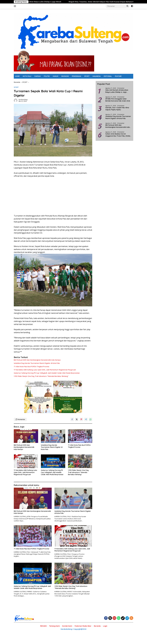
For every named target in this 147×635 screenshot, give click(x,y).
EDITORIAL (108, 76)
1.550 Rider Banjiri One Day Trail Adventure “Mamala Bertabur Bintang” (41, 376)
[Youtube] (114, 618)
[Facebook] (106, 618)
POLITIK (47, 76)
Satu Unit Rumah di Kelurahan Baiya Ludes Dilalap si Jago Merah (116, 91)
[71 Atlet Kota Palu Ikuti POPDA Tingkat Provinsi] (80, 436)
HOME (17, 76)
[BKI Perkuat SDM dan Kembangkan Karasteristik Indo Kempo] (26, 436)
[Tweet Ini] (76, 419)
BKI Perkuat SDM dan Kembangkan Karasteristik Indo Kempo (37, 360)
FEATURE (118, 76)
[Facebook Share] (72, 419)
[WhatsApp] (118, 618)
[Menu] (15, 6)
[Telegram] (127, 618)
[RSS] (131, 618)
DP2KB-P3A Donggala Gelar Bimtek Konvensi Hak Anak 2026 (117, 100)
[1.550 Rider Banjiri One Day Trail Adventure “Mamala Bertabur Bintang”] (80, 461)
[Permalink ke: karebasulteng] (15, 100)
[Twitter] (110, 618)
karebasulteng (23, 100)
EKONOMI (65, 76)
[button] (127, 6)
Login (105, 626)
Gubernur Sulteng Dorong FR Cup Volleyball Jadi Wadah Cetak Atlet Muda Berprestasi (47, 373)
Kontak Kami (67, 626)
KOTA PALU (27, 76)
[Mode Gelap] (132, 6)
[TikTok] (123, 618)
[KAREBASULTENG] (73, 31)
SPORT (86, 76)
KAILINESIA (97, 76)
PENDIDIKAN (76, 76)
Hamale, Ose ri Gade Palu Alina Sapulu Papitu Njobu (117, 109)
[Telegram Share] (86, 419)
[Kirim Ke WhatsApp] (90, 419)
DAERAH (37, 76)
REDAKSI (43, 626)
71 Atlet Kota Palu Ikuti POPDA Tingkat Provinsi (31, 367)
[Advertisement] (53, 196)
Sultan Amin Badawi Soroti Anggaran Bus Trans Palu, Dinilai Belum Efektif (117, 135)
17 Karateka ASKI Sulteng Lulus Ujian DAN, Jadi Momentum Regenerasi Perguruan (45, 370)
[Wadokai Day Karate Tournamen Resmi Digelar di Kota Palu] (53, 436)
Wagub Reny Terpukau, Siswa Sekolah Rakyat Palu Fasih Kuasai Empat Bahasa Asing (77, 2)
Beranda (97, 626)
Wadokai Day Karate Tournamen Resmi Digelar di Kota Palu (37, 363)
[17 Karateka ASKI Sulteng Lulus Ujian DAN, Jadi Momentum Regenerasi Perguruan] (26, 461)
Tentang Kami (54, 626)
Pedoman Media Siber (83, 626)
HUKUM (55, 76)
